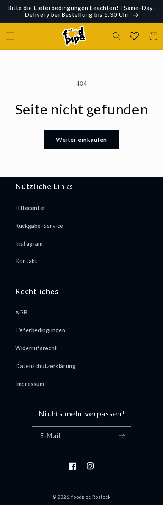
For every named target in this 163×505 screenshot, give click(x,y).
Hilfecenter (30, 207)
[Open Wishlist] (134, 36)
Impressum (29, 383)
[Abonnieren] (121, 435)
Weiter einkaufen (81, 139)
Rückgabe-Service (39, 225)
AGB (21, 312)
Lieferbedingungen (40, 330)
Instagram (29, 243)
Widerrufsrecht (36, 348)
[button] (10, 36)
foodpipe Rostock (91, 496)
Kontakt (26, 260)
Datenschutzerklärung (45, 365)
